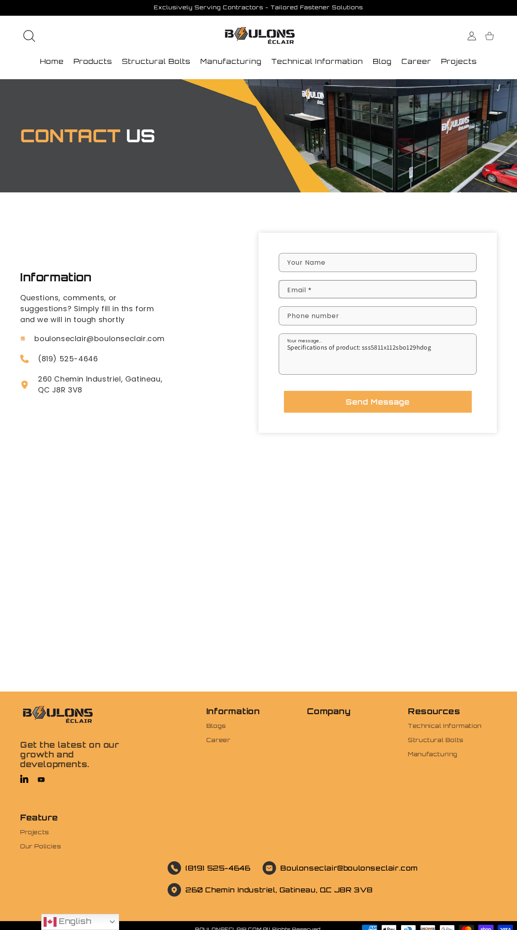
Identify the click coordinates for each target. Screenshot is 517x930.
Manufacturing (433, 754)
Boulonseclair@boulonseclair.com (349, 868)
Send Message (378, 401)
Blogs (216, 725)
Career (218, 739)
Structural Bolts (436, 739)
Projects (34, 832)
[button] (29, 36)
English (74, 921)
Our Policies (40, 846)
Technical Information (445, 725)
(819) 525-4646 (217, 868)
